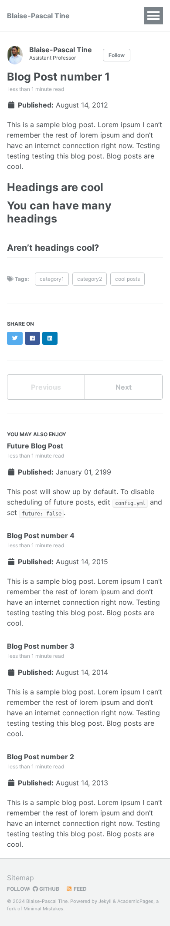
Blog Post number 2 (40, 756)
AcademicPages (135, 901)
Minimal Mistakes (43, 909)
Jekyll (105, 901)
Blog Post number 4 (41, 535)
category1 (52, 279)
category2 (89, 279)
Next (124, 387)
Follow (117, 55)
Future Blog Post (35, 445)
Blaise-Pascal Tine (38, 15)
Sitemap (20, 877)
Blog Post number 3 (41, 646)
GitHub (48, 889)
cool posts (127, 279)
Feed (79, 889)
